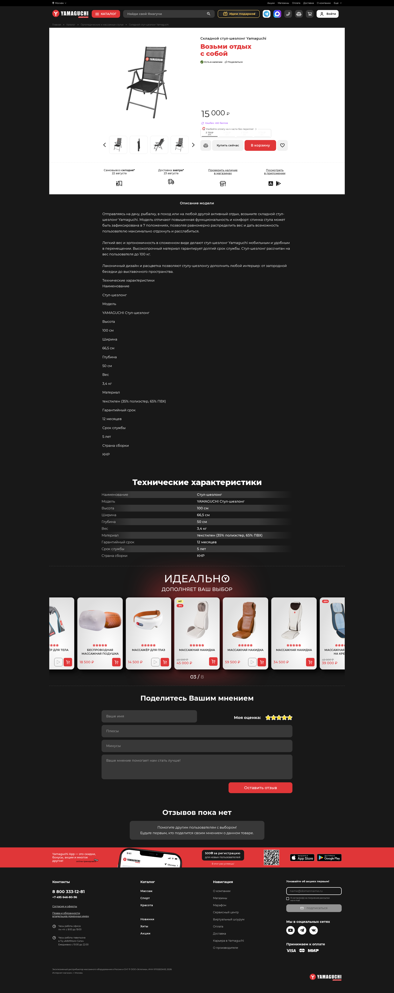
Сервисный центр (226, 912)
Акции (271, 3)
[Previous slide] (104, 145)
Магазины (283, 3)
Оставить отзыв (260, 787)
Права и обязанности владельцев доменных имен (70, 915)
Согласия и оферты (64, 906)
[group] (118, 145)
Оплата (296, 3)
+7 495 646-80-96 (64, 897)
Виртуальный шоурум (228, 919)
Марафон (219, 905)
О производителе (225, 948)
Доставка (308, 3)
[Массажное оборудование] (70, 25)
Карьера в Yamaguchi (228, 940)
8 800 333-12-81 (68, 891)
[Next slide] (193, 145)
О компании (324, 3)
